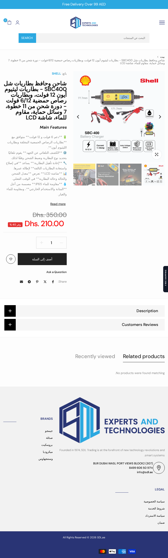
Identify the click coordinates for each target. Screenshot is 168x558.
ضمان (161, 523)
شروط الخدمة (156, 508)
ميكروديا (48, 452)
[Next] (81, 117)
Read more (58, 204)
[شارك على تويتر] (45, 281)
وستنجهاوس (45, 459)
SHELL (56, 73)
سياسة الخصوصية (154, 501)
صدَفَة (49, 438)
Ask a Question (56, 272)
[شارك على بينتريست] (37, 281)
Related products (144, 356)
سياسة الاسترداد (155, 516)
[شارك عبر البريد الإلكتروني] (21, 281)
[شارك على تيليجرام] (29, 281)
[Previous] (156, 117)
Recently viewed (95, 356)
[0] (9, 22)
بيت (162, 56)
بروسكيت (47, 445)
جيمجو (49, 431)
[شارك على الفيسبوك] (53, 281)
